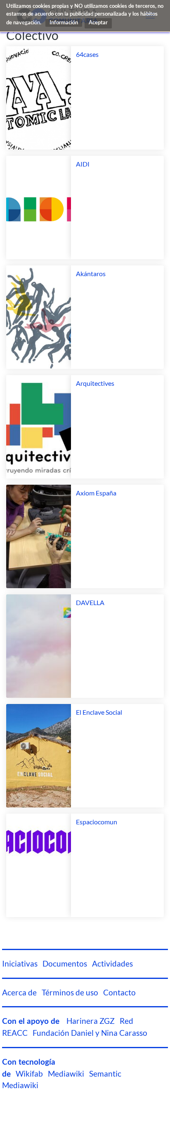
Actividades (112, 963)
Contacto (119, 992)
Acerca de (19, 992)
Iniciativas (20, 963)
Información (64, 23)
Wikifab (29, 1073)
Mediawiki (66, 1073)
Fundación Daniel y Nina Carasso (90, 1032)
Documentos (64, 963)
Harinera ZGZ (90, 1020)
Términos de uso (70, 992)
